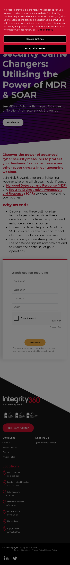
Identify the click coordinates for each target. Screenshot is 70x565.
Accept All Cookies (35, 48)
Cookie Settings (35, 39)
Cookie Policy (45, 29)
